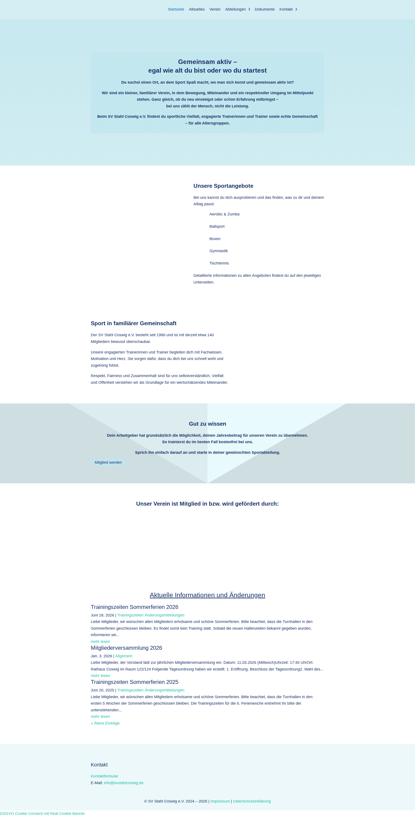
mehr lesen (100, 641)
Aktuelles (197, 9)
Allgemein (123, 656)
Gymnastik (218, 251)
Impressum (220, 801)
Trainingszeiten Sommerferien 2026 (134, 607)
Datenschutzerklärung (252, 801)
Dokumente (265, 9)
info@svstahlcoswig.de (124, 783)
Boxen (214, 239)
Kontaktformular (104, 776)
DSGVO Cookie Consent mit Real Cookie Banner (42, 813)
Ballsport (217, 226)
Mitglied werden (108, 462)
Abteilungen (235, 9)
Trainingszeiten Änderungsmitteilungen (150, 615)
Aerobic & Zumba (224, 214)
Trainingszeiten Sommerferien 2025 (134, 682)
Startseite (176, 9)
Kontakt (286, 9)
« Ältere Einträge (105, 723)
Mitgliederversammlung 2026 (126, 648)
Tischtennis (219, 263)
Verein (214, 9)
